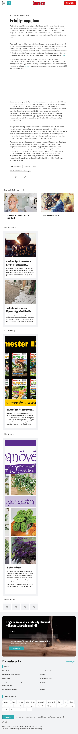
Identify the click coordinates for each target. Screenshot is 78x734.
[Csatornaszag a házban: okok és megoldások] (20, 202)
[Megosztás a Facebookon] (11, 177)
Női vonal (42, 674)
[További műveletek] (67, 15)
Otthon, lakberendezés (9, 689)
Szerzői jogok (59, 717)
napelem (27, 166)
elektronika (18, 706)
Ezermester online (11, 661)
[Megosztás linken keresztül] (25, 177)
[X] (16, 607)
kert (13, 702)
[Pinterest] (25, 607)
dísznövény (40, 706)
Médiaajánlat (30, 717)
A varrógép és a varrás (51, 215)
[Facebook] (7, 607)
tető (59, 706)
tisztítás (6, 710)
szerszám (6, 702)
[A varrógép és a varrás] (57, 202)
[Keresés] (9, 3)
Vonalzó (42, 689)
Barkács (42, 686)
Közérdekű (5, 671)
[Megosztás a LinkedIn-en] (20, 177)
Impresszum (20, 717)
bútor (60, 702)
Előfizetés (51, 717)
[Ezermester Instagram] (6, 722)
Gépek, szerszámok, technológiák (20, 171)
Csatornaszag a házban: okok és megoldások (18, 216)
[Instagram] (34, 607)
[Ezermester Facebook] (3, 722)
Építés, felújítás (7, 685)
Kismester (42, 682)
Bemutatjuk (6, 678)
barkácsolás (51, 702)
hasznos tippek (29, 706)
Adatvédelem (41, 717)
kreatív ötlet (41, 702)
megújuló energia (16, 166)
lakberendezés (30, 702)
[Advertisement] (39, 85)
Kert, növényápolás (45, 671)
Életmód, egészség (45, 678)
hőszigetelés (51, 706)
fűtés (71, 702)
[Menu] (4, 3)
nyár (29, 710)
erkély (34, 166)
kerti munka (15, 710)
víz (65, 702)
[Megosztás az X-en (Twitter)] (16, 177)
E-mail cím (12, 632)
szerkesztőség (8, 706)
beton (23, 710)
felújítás (20, 702)
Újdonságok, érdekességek (11, 674)
